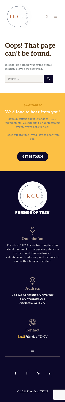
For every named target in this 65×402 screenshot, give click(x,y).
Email (22, 336)
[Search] (48, 79)
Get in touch (32, 156)
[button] (47, 17)
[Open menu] (32, 351)
